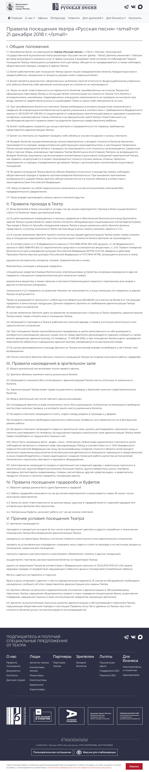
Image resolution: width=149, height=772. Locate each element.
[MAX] (140, 7)
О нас (29, 18)
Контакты (135, 18)
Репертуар (57, 18)
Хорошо (134, 766)
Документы (13, 670)
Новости (74, 18)
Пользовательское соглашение (52, 752)
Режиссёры (37, 675)
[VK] (133, 7)
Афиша (43, 18)
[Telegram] (126, 7)
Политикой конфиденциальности (63, 767)
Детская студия (15, 680)
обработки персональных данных (95, 767)
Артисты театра (39, 662)
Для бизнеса (115, 18)
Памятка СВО (108, 675)
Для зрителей (92, 18)
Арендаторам (131, 675)
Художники (36, 684)
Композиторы (38, 680)
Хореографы (37, 689)
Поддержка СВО (109, 670)
